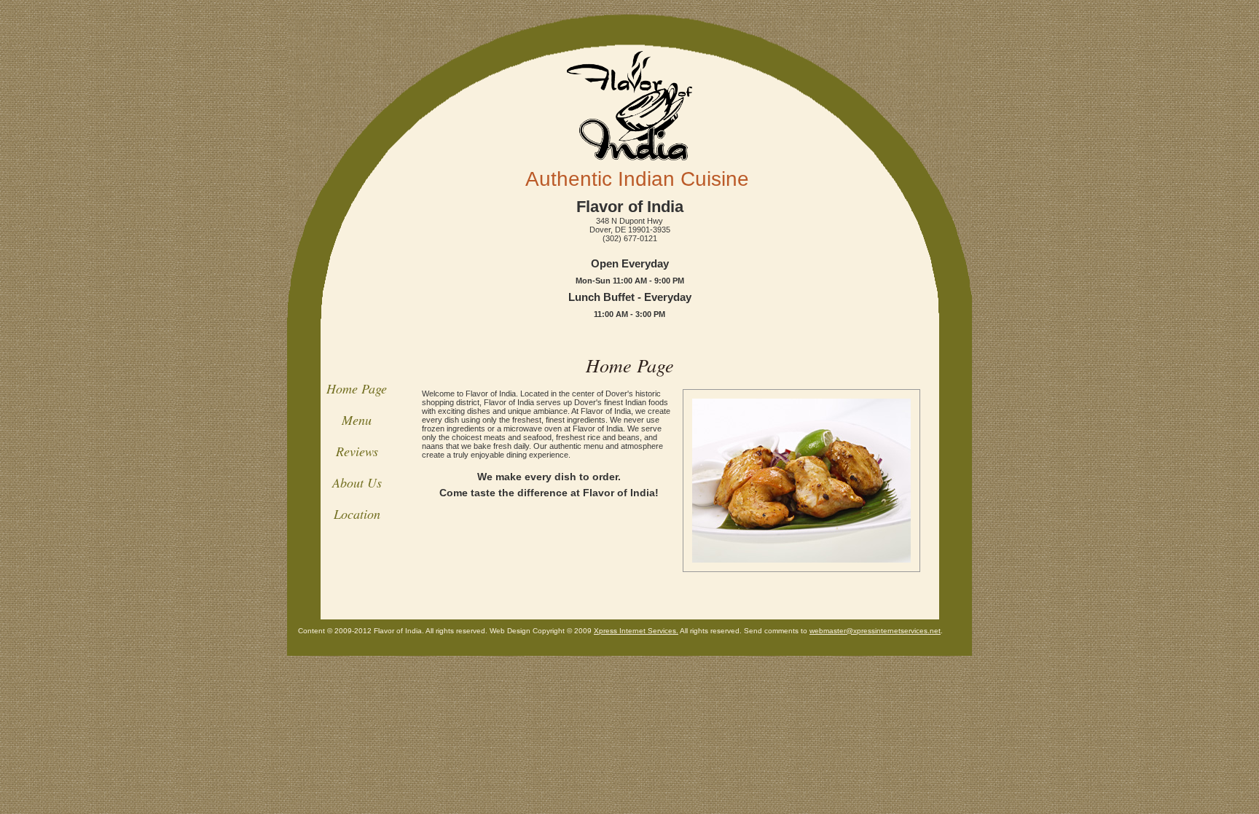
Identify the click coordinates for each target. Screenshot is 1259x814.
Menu (357, 419)
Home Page (356, 388)
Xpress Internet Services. (636, 631)
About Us (357, 482)
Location (357, 514)
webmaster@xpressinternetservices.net (875, 631)
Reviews (357, 451)
